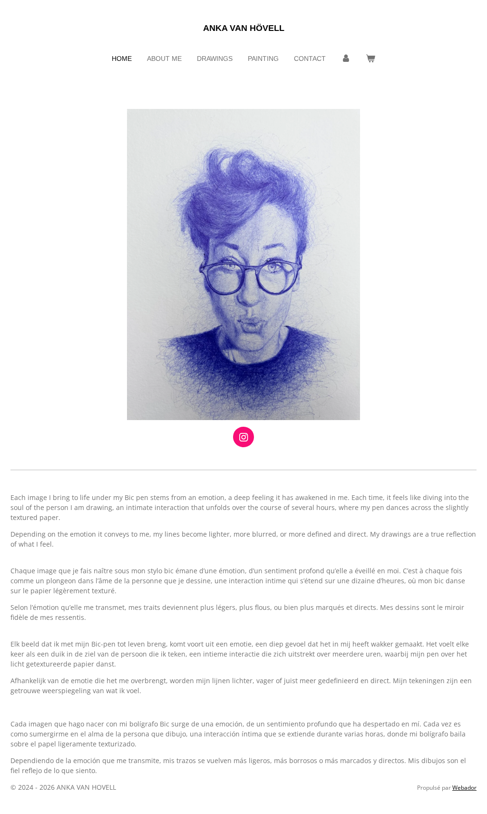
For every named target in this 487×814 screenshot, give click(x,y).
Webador (464, 787)
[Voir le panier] (370, 59)
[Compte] (346, 59)
